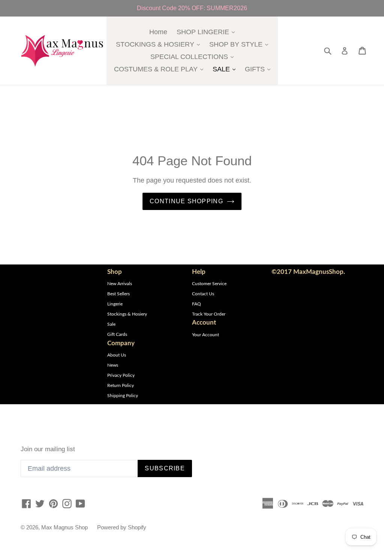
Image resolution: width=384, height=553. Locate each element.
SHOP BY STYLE (240, 44)
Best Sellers (118, 294)
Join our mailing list (48, 449)
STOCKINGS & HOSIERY (160, 44)
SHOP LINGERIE (207, 32)
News (112, 365)
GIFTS (259, 69)
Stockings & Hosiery (127, 314)
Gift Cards (117, 334)
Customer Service (209, 283)
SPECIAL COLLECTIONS (193, 56)
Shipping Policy (122, 395)
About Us (116, 355)
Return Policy (120, 385)
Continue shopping (186, 201)
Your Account (205, 334)
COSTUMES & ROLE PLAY (160, 69)
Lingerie (115, 304)
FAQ (196, 304)
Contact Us (203, 294)
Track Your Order (208, 314)
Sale (111, 324)
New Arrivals (119, 283)
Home (158, 32)
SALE (226, 69)
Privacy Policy (121, 375)
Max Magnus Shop (64, 527)
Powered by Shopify (121, 527)
